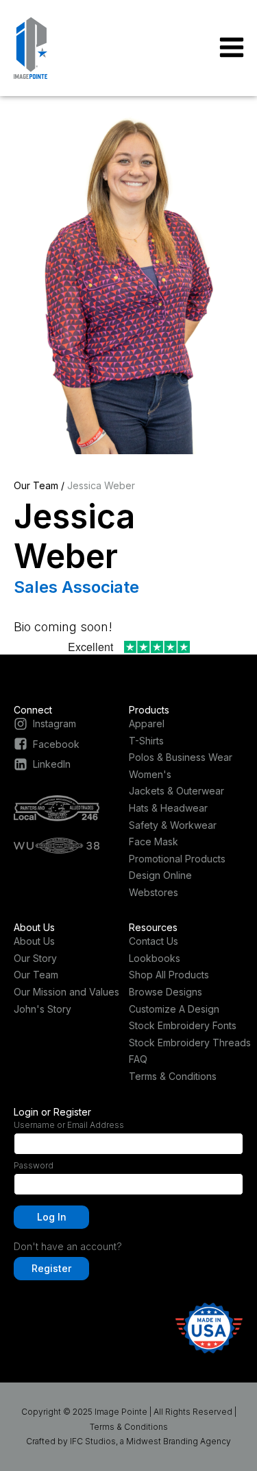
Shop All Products (169, 974)
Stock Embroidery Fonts (182, 1025)
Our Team (36, 485)
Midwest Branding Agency (178, 1441)
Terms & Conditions (173, 1076)
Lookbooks (154, 958)
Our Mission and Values (66, 992)
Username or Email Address (69, 1125)
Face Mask (153, 841)
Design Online (160, 875)
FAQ (138, 1059)
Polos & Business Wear (180, 757)
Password (33, 1165)
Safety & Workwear (173, 825)
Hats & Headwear (168, 808)
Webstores (153, 892)
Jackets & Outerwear (176, 791)
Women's (150, 774)
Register (51, 1268)
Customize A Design (174, 1009)
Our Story (35, 958)
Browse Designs (165, 992)
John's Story (42, 1009)
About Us (34, 941)
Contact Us (153, 941)
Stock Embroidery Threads (190, 1042)
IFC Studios (93, 1441)
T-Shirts (146, 740)
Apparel (146, 723)
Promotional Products (177, 858)
